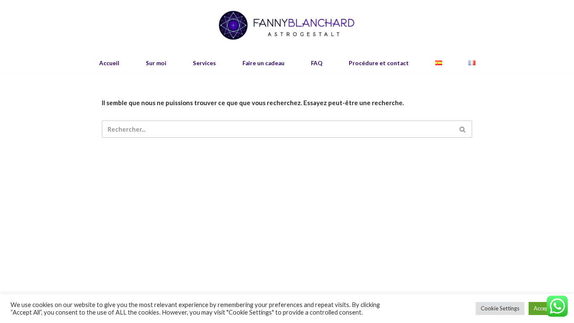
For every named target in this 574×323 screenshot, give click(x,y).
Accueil (109, 63)
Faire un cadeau (263, 63)
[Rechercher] (462, 129)
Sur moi (156, 63)
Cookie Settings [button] (500, 308)
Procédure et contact (379, 63)
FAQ (316, 63)
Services (204, 63)
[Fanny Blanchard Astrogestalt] (287, 25)
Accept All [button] (546, 308)
